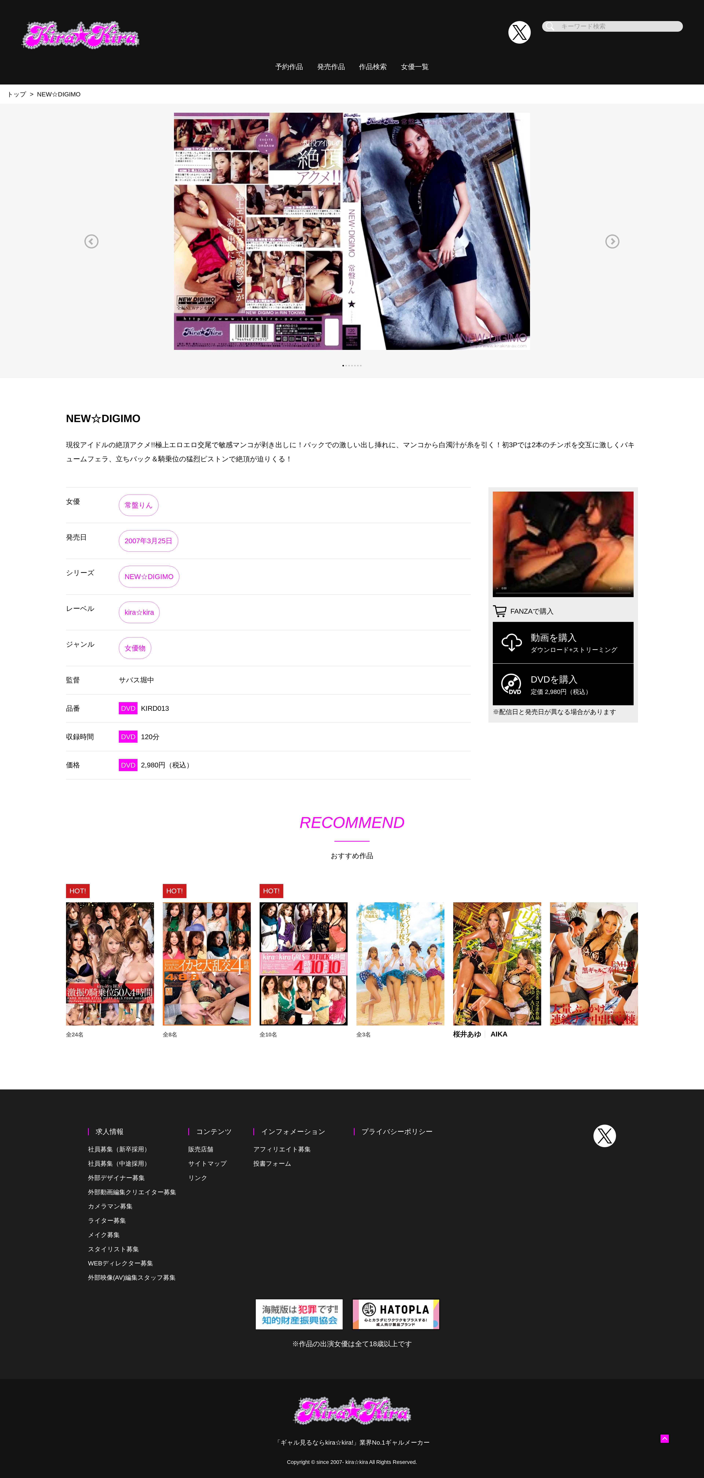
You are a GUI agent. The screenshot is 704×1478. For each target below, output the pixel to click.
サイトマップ (207, 1163)
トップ (16, 94)
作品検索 (373, 67)
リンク (198, 1177)
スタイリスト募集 (113, 1249)
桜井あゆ (467, 1034)
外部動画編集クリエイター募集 (132, 1192)
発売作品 (331, 67)
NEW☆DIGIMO (149, 576)
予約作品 (289, 67)
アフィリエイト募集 (282, 1149)
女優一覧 (415, 67)
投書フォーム (272, 1163)
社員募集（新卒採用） (119, 1149)
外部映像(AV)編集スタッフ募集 (132, 1277)
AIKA (499, 1034)
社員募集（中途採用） (119, 1163)
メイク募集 (104, 1234)
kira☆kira (139, 612)
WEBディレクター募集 (120, 1263)
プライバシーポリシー (397, 1131)
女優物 (135, 648)
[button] (91, 241)
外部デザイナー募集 (116, 1177)
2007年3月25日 (149, 541)
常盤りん (139, 505)
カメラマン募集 (110, 1206)
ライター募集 (107, 1220)
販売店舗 (200, 1149)
